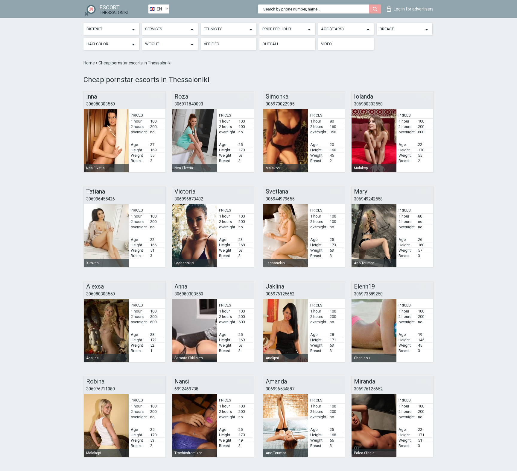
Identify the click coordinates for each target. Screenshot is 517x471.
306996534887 (280, 389)
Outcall (270, 44)
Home (89, 63)
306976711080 (100, 389)
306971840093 (188, 104)
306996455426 (100, 199)
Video (326, 44)
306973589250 (368, 294)
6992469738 (186, 389)
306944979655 (280, 199)
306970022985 (280, 104)
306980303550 (100, 104)
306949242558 (368, 199)
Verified (211, 44)
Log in (414, 9)
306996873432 (188, 199)
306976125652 (280, 294)
